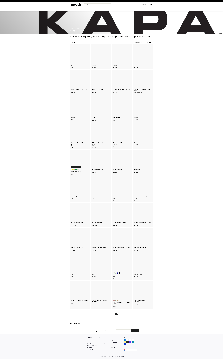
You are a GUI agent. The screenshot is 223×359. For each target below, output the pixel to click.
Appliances (80, 9)
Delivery (89, 342)
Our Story (101, 340)
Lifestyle (135, 9)
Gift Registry (90, 349)
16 (113, 314)
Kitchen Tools (105, 9)
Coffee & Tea (115, 9)
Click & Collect (90, 343)
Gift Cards (89, 347)
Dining (123, 9)
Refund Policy (121, 356)
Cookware (88, 9)
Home (128, 9)
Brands (72, 9)
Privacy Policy (107, 356)
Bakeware (96, 9)
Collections (76, 28)
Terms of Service (114, 356)
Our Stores (101, 342)
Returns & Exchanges (92, 345)
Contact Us (89, 340)
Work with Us (102, 343)
